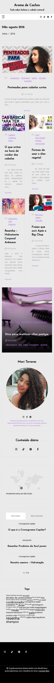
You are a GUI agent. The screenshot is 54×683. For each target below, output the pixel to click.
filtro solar (28, 604)
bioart (38, 597)
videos (34, 78)
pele (32, 613)
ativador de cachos (15, 598)
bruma (8, 600)
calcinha (36, 600)
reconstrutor (22, 615)
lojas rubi (16, 607)
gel (33, 605)
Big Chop (39, 215)
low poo (26, 607)
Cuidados (12, 138)
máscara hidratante (14, 612)
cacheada (23, 600)
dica (20, 345)
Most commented (37, 516)
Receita (38, 141)
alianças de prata (16, 595)
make (17, 322)
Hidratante (12, 219)
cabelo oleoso (15, 600)
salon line (31, 617)
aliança (8, 595)
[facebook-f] (51, 17)
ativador (26, 596)
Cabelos (11, 135)
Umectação (40, 144)
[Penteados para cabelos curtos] (27, 59)
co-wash (42, 600)
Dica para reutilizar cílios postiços (26, 334)
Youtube (42, 78)
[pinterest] (48, 17)
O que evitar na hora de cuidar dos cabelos (13, 153)
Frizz (37, 135)
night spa (26, 612)
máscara (40, 610)
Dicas (10, 141)
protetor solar (11, 615)
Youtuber (28, 81)
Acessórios (14, 78)
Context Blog (44, 671)
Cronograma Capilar (27, 524)
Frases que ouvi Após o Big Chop (39, 231)
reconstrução (30, 615)
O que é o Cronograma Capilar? (27, 530)
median (8, 609)
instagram (39, 605)
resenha (13, 618)
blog (42, 598)
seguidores (40, 617)
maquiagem (34, 345)
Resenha (11, 224)
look (21, 607)
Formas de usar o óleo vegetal (38, 154)
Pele (10, 221)
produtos (38, 612)
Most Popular (15, 516)
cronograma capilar (33, 602)
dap (17, 604)
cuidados (10, 605)
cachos (30, 600)
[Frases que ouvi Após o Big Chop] (40, 202)
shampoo (12, 621)
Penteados (25, 78)
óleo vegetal (40, 138)
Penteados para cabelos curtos (27, 87)
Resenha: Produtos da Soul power (27, 546)
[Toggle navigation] (3, 17)
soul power (27, 540)
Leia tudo (27, 111)
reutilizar (43, 345)
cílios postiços (11, 345)
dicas (21, 605)
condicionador (15, 602)
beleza (28, 598)
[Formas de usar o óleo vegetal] (40, 123)
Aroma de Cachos (27, 5)
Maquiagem (26, 322)
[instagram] (41, 17)
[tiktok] (44, 17)
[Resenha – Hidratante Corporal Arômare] (13, 206)
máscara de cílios (40, 322)
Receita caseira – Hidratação (27, 562)
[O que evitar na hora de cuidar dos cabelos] (13, 123)
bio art (34, 597)
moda (15, 610)
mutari (32, 610)
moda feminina (24, 609)
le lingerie (9, 607)
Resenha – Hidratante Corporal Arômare (12, 236)
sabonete (23, 617)
